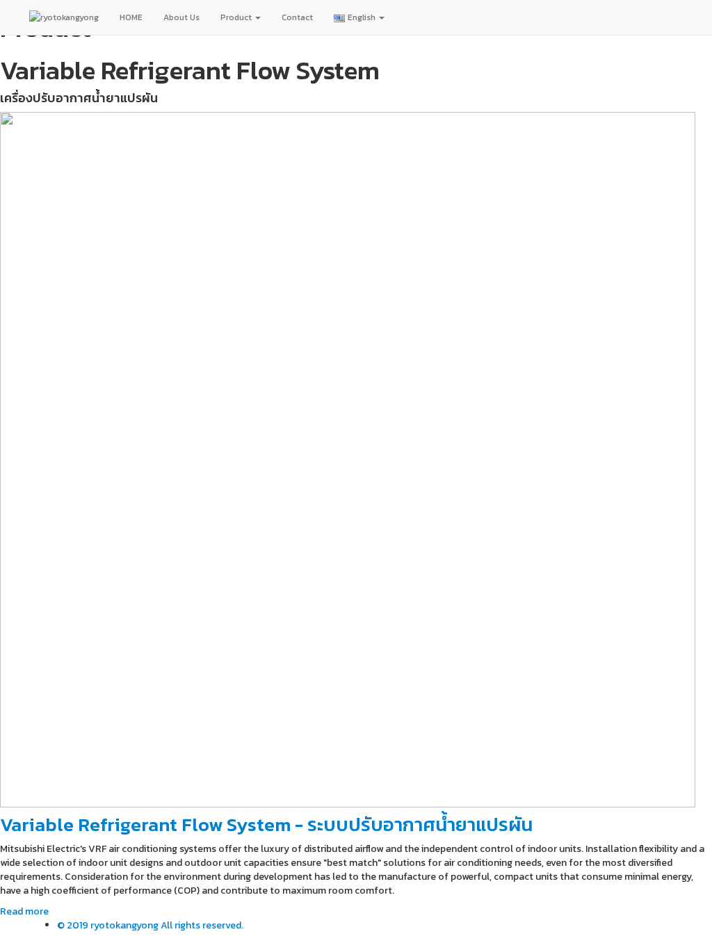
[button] (24, 911)
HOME (131, 17)
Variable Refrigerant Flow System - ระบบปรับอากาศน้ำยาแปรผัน (266, 824)
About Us (181, 17)
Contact (297, 17)
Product (237, 17)
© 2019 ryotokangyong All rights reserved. (150, 925)
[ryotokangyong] (64, 17)
